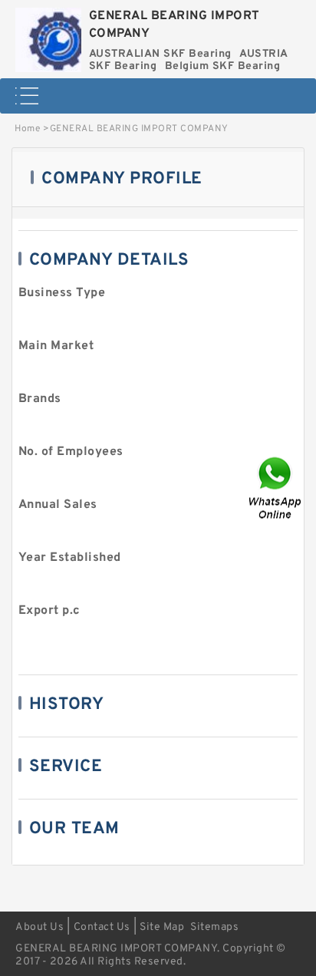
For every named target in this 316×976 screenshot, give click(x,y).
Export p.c (49, 610)
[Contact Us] (276, 488)
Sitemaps (214, 927)
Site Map (162, 927)
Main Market (56, 346)
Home (27, 129)
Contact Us (102, 927)
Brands (39, 399)
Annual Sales (57, 505)
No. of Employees (70, 452)
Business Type (62, 293)
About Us (39, 927)
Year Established (69, 557)
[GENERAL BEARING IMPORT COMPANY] (48, 36)
